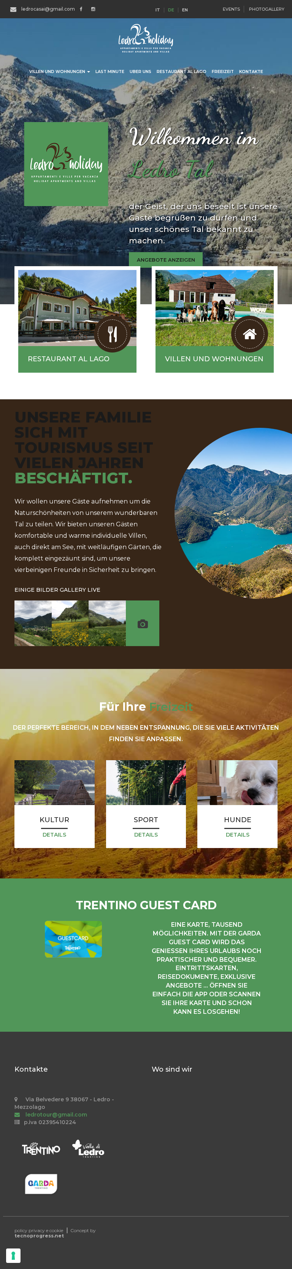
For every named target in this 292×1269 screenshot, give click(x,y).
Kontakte (251, 71)
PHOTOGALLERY (266, 9)
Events (231, 9)
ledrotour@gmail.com (55, 1114)
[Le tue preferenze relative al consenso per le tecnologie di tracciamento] (13, 1255)
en (185, 10)
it (158, 10)
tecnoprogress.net (39, 1236)
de (171, 10)
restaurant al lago (181, 71)
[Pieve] (33, 623)
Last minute (109, 71)
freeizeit (223, 71)
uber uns (140, 71)
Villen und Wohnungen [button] (57, 71)
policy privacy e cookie (38, 1230)
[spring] (70, 623)
